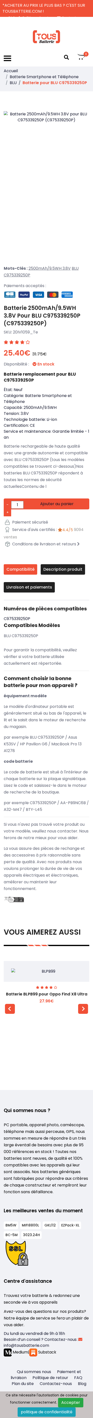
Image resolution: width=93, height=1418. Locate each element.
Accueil (11, 71)
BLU (13, 83)
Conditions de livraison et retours (44, 544)
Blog (82, 1383)
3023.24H (31, 1234)
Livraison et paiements (29, 587)
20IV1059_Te (25, 332)
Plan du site (23, 1383)
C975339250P (17, 275)
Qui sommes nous (34, 1372)
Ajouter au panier (57, 504)
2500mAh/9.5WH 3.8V (50, 268)
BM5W (10, 1225)
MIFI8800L (30, 1225)
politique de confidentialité (46, 1412)
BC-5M (11, 1234)
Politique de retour (50, 1378)
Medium (20, 1352)
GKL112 (50, 1225)
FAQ (78, 1378)
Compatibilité (20, 569)
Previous (10, 1009)
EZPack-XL (70, 1225)
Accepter (70, 1402)
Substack (46, 1352)
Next (83, 1009)
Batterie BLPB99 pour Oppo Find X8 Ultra (46, 994)
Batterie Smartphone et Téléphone (44, 77)
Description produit (62, 569)
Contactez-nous (56, 1383)
